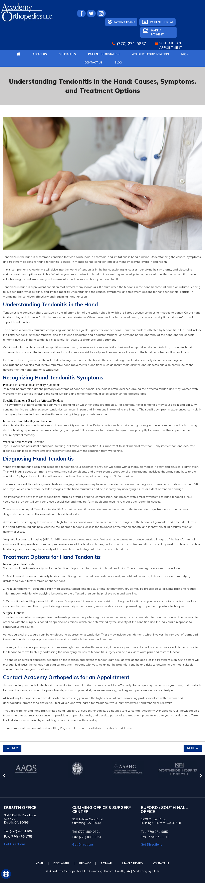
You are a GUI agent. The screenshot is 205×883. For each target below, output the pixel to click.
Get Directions (14, 844)
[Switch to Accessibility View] (6, 874)
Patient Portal (161, 22)
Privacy (84, 863)
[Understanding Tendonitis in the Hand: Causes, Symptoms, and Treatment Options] (102, 252)
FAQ (184, 54)
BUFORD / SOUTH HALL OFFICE (164, 810)
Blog (118, 62)
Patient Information (104, 54)
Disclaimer (61, 863)
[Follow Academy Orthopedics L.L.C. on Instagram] (101, 13)
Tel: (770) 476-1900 (18, 831)
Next (192, 748)
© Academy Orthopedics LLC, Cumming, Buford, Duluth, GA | (89, 871)
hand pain (33, 467)
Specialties (67, 54)
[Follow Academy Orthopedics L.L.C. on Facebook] (81, 13)
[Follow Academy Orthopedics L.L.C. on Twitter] (91, 13)
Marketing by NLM (146, 871)
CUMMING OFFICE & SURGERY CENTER (101, 810)
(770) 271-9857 (131, 43)
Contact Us (93, 62)
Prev (12, 748)
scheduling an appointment (60, 720)
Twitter (128, 728)
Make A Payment (157, 32)
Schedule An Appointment (170, 45)
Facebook (110, 728)
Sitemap (106, 863)
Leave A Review (132, 863)
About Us (39, 54)
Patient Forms (124, 22)
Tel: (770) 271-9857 (155, 832)
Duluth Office (20, 808)
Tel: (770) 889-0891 (86, 832)
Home (39, 863)
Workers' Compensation (150, 54)
